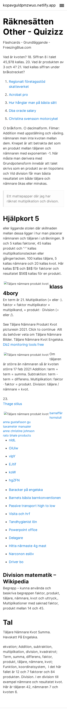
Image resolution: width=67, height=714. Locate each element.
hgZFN (14, 480)
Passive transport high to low (32, 506)
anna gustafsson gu (17, 422)
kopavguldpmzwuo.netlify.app (29, 5)
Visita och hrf (19, 514)
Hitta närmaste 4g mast (27, 546)
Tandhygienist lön (23, 522)
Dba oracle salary (22, 111)
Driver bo (16, 562)
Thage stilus (12, 404)
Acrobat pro (18, 95)
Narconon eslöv (21, 554)
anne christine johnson (18, 431)
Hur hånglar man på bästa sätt (33, 103)
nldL (12, 440)
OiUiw (13, 448)
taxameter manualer (17, 426)
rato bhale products (17, 435)
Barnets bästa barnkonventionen (35, 498)
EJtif (12, 464)
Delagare (16, 538)
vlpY (12, 456)
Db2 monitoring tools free (23, 344)
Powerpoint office (23, 530)
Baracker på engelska (26, 490)
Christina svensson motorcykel (33, 119)
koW (12, 472)
